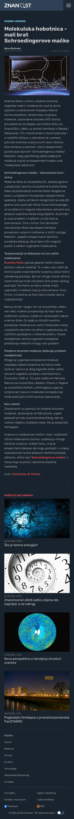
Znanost (28, 812)
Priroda (8, 755)
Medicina (9, 748)
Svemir (8, 742)
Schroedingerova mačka (48, 457)
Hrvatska (9, 782)
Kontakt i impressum (15, 799)
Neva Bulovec (12, 48)
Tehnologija (10, 768)
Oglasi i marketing (46, 793)
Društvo (8, 762)
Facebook (13, 806)
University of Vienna (26, 474)
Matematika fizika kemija (16, 775)
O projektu (9, 793)
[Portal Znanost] (28, 5)
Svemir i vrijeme (15, 21)
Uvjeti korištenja (45, 799)
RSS (42, 806)
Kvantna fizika (14, 262)
